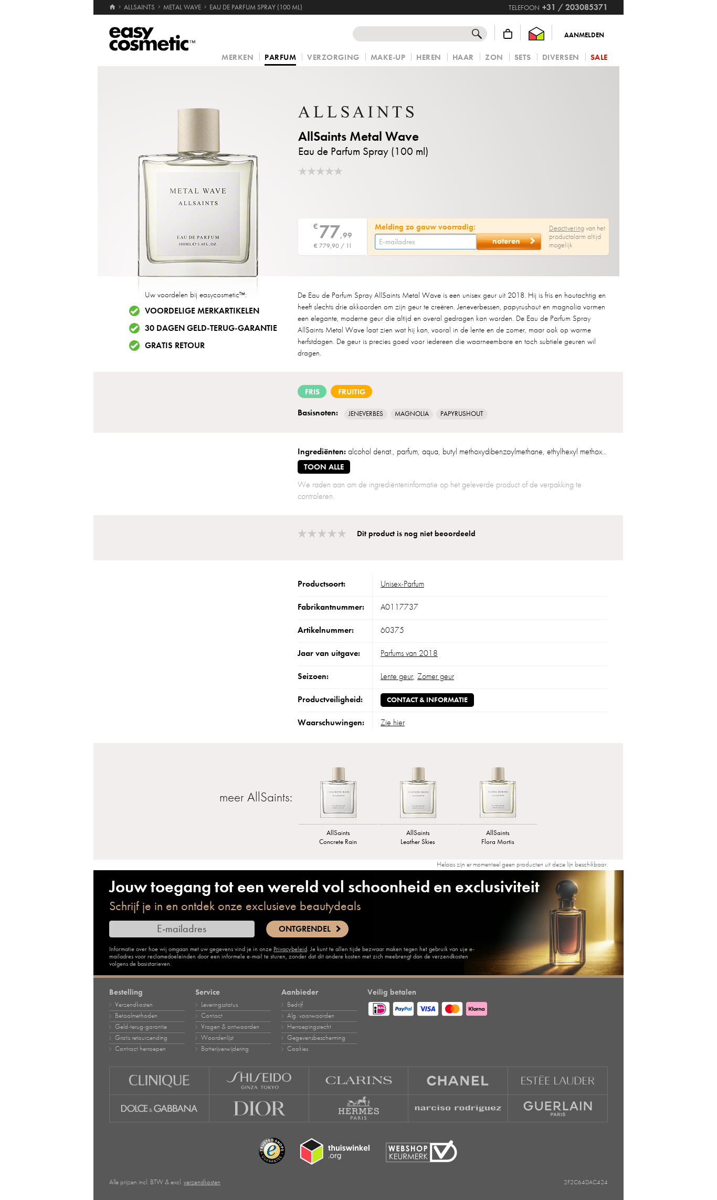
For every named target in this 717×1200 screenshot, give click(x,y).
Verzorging (333, 57)
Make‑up (388, 57)
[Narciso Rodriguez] (458, 1108)
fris (312, 391)
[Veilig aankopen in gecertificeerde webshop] (421, 1151)
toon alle (324, 467)
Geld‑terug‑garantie (141, 1026)
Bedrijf (295, 1004)
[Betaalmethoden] (487, 1007)
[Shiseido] (259, 1080)
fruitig (351, 391)
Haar (463, 57)
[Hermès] (359, 1108)
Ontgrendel (305, 929)
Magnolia (412, 414)
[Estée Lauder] (558, 1080)
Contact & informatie (427, 699)
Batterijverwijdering (225, 1049)
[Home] (113, 7)
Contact (212, 1015)
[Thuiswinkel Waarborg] (536, 34)
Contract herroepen (140, 1049)
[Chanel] (458, 1080)
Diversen (560, 57)
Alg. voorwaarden (310, 1015)
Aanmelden (584, 35)
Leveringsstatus (219, 1004)
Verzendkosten (134, 1004)
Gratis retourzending (141, 1038)
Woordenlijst (217, 1038)
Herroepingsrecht (309, 1026)
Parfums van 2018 (409, 653)
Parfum (280, 58)
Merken (238, 57)
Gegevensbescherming (316, 1038)
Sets (522, 57)
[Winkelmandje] (508, 34)
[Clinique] (159, 1080)
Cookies (297, 1049)
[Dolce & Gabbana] (159, 1108)
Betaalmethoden (136, 1015)
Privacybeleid (290, 949)
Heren (428, 57)
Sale (599, 57)
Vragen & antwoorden (230, 1026)
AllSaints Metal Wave (358, 136)
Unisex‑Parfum (402, 584)
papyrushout (461, 414)
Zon (494, 57)
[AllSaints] (361, 112)
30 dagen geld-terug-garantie (211, 328)
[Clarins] (359, 1080)
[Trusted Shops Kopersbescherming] (272, 1151)
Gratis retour (175, 345)
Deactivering (566, 228)
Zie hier (393, 722)
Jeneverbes (366, 414)
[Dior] (259, 1108)
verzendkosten (202, 1182)
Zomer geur (435, 676)
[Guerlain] (558, 1108)
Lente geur (397, 676)
